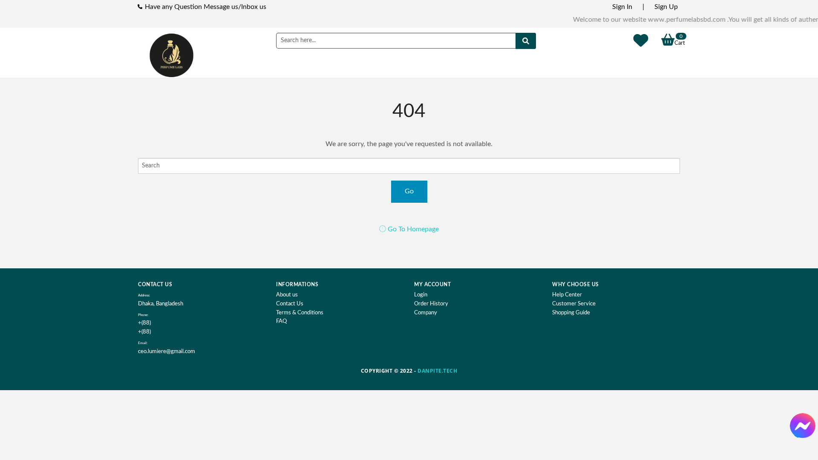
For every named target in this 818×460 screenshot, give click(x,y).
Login (420, 295)
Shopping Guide (571, 313)
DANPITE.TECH (437, 370)
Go (409, 191)
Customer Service (574, 304)
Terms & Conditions (299, 313)
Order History (431, 304)
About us (287, 295)
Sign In (622, 6)
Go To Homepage (412, 229)
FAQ (281, 321)
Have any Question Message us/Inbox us (205, 6)
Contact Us (289, 304)
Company (425, 313)
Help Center (567, 295)
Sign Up (666, 6)
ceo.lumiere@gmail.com (166, 351)
